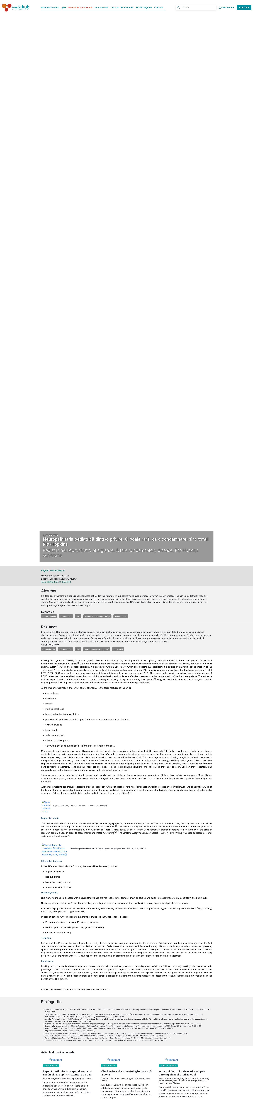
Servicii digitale (144, 7)
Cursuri (114, 7)
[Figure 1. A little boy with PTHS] (47, 807)
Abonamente (101, 7)
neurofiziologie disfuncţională (97, 649)
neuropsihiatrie (48, 649)
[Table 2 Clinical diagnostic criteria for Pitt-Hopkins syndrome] (56, 850)
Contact (158, 7)
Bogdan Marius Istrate (53, 570)
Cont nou (244, 7)
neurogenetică (65, 649)
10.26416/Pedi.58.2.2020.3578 (56, 582)
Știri (64, 7)
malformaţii (118, 649)
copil (78, 649)
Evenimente (127, 7)
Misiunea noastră (50, 7)
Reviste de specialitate (80, 7)
